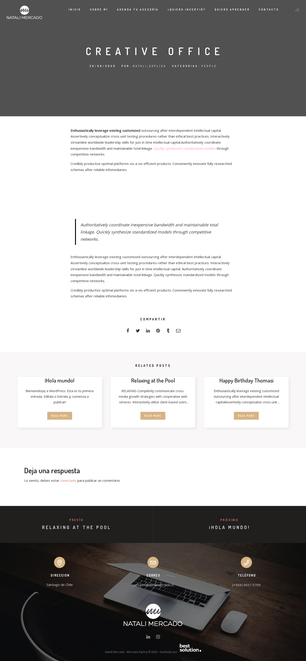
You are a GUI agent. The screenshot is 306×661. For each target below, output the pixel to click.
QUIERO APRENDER (232, 9)
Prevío (76, 520)
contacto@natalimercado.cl (153, 585)
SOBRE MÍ (99, 9)
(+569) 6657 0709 (246, 585)
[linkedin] (148, 332)
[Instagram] (158, 637)
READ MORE (59, 415)
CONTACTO (269, 9)
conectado (68, 480)
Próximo (229, 520)
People (209, 66)
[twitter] (138, 332)
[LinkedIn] (148, 637)
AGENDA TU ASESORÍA (138, 9)
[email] (178, 332)
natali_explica (149, 66)
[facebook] (128, 332)
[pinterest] (158, 332)
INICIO (75, 9)
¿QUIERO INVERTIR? (187, 9)
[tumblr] (168, 332)
